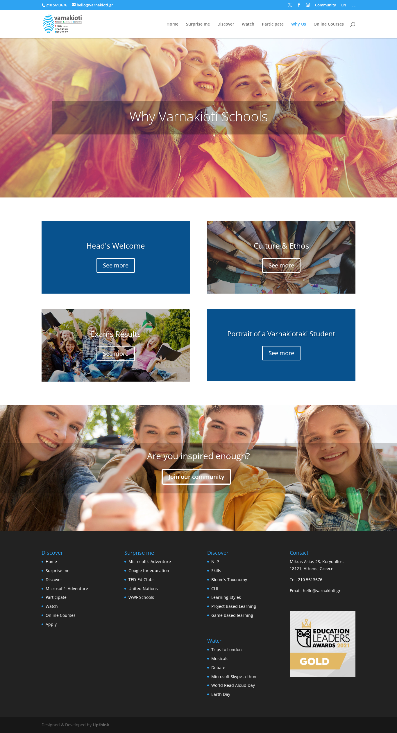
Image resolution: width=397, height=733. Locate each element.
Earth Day (220, 694)
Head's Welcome (115, 245)
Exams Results (116, 334)
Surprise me (198, 24)
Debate (218, 667)
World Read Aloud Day (233, 685)
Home (172, 24)
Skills (216, 570)
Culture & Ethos (281, 245)
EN (343, 5)
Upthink (101, 724)
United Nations (143, 588)
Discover (225, 24)
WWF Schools (141, 597)
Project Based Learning (233, 606)
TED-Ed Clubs (141, 579)
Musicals (219, 658)
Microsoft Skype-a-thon (233, 676)
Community (325, 5)
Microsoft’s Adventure (67, 588)
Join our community (196, 477)
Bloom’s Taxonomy (229, 579)
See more (115, 265)
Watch (248, 24)
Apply (51, 624)
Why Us (298, 24)
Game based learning (232, 615)
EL (353, 5)
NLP (215, 561)
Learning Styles (226, 597)
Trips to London (226, 649)
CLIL (215, 588)
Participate (273, 24)
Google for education (148, 570)
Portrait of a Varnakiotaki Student (281, 333)
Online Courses (329, 24)
